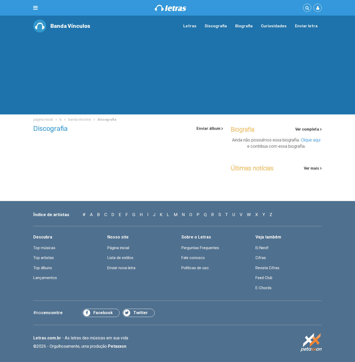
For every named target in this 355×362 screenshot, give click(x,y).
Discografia (216, 26)
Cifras (260, 257)
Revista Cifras (267, 268)
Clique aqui (310, 140)
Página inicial (118, 247)
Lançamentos (45, 277)
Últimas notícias (252, 168)
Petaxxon (117, 346)
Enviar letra (306, 26)
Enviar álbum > (209, 128)
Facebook (103, 312)
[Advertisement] (177, 71)
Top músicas (44, 247)
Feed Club (263, 277)
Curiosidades (274, 26)
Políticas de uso (195, 268)
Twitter (140, 312)
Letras (189, 26)
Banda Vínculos (70, 26)
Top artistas (43, 257)
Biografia (244, 26)
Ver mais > (313, 168)
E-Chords (263, 288)
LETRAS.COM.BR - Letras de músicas (170, 8)
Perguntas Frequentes (200, 247)
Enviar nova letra (121, 268)
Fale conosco (193, 257)
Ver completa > (308, 129)
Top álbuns (42, 268)
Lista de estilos (120, 257)
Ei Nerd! (261, 247)
